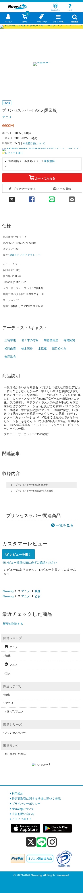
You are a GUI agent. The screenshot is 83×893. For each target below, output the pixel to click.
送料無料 (49, 161)
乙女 (38, 596)
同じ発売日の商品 (15, 754)
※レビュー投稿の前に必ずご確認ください (29, 562)
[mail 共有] (72, 198)
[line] (41, 842)
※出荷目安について (34, 143)
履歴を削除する (13, 623)
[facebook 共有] (31, 198)
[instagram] (52, 842)
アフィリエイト (22, 819)
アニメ (7, 117)
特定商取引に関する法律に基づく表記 (36, 798)
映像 (38, 591)
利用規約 (17, 793)
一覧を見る (64, 525)
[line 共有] (52, 198)
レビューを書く (14, 152)
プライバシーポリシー (26, 803)
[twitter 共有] (11, 198)
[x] (31, 842)
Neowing (8, 591)
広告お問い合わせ (23, 814)
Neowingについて (23, 809)
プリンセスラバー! (15, 732)
